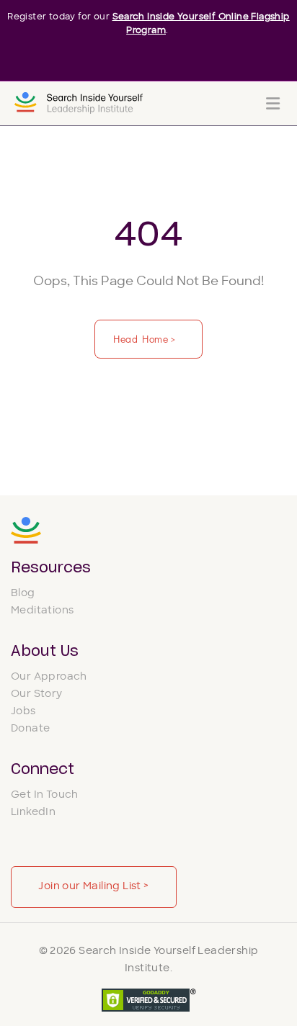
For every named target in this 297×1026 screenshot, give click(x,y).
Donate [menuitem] (30, 729)
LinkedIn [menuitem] (33, 812)
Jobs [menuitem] (23, 711)
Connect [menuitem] (42, 769)
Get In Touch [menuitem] (45, 795)
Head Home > (145, 339)
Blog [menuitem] (23, 593)
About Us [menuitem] (45, 651)
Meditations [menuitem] (42, 611)
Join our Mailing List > (93, 886)
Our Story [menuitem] (37, 694)
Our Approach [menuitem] (49, 677)
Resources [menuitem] (51, 568)
